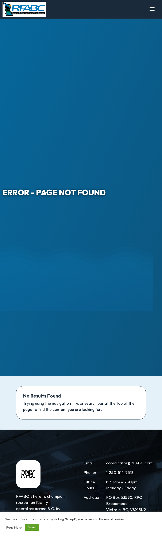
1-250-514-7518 (120, 472)
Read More (14, 527)
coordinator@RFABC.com (129, 462)
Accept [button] (32, 527)
